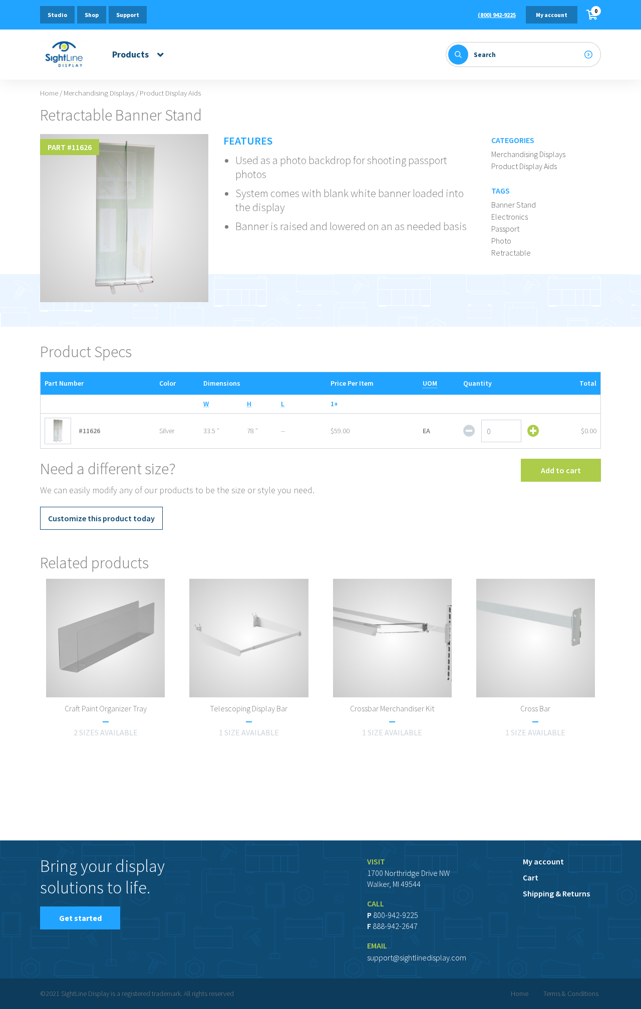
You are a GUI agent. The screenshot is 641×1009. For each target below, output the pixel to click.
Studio (57, 15)
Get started (80, 918)
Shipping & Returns (556, 893)
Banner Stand (513, 205)
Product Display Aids (524, 166)
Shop (92, 15)
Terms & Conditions (570, 993)
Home (49, 93)
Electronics (509, 217)
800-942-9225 (395, 915)
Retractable (511, 253)
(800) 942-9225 (497, 15)
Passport (505, 229)
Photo (501, 241)
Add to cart (561, 470)
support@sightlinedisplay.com (416, 957)
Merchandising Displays (99, 93)
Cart (530, 877)
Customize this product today (101, 518)
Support (127, 15)
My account (551, 15)
